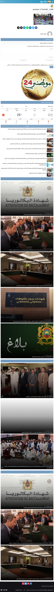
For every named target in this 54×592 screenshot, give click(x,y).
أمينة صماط (43, 34)
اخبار (24, 590)
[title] (45, 1)
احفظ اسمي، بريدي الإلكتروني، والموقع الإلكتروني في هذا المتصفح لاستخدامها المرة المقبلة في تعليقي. (30, 65)
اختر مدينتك (50, 106)
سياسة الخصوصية (19, 590)
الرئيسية (28, 590)
